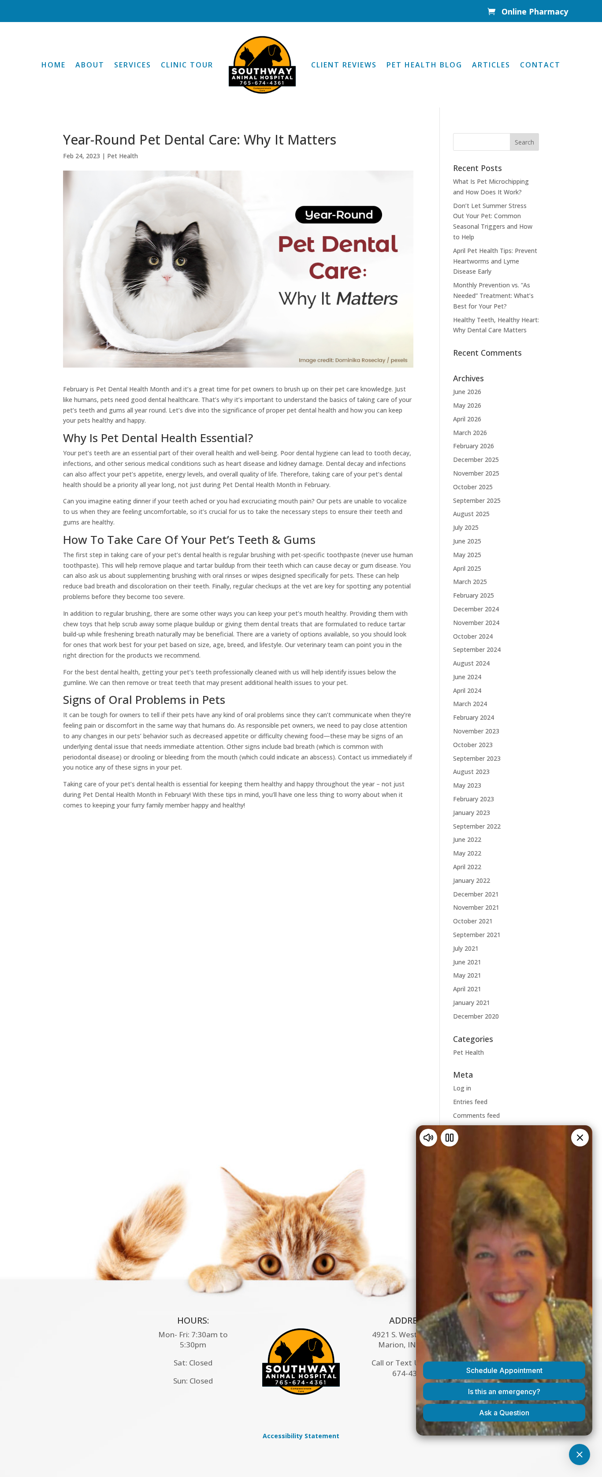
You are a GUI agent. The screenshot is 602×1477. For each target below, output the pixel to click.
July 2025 (466, 527)
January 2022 (471, 880)
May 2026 (467, 405)
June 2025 (467, 541)
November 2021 (476, 907)
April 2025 (467, 568)
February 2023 (473, 799)
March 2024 (470, 703)
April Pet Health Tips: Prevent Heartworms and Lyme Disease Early (495, 261)
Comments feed (476, 1115)
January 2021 (471, 1002)
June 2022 (467, 839)
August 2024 (471, 663)
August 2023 (471, 771)
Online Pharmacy (535, 11)
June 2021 (467, 962)
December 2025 (476, 459)
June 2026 (467, 391)
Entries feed (470, 1102)
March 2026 (470, 432)
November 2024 (476, 622)
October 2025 (473, 487)
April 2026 (467, 419)
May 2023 (467, 785)
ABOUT (89, 65)
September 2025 (477, 500)
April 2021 (467, 989)
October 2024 (473, 636)
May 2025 (467, 555)
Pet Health (122, 156)
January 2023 (471, 812)
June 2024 (467, 677)
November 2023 (476, 731)
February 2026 (473, 446)
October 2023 (473, 744)
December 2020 (476, 1016)
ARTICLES (491, 65)
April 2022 (467, 867)
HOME (53, 65)
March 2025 (470, 581)
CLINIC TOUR (187, 65)
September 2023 (477, 758)
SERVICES (132, 65)
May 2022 (467, 853)
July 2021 (466, 948)
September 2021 (477, 934)
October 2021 (473, 921)
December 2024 (476, 609)
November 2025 (476, 473)
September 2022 (477, 826)
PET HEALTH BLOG (424, 65)
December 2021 (476, 894)
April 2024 (467, 690)
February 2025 (473, 595)
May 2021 (467, 975)
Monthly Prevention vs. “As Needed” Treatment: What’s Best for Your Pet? (493, 295)
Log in (462, 1088)
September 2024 (477, 649)
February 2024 (473, 717)
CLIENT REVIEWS (344, 65)
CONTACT (540, 65)
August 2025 (471, 514)
